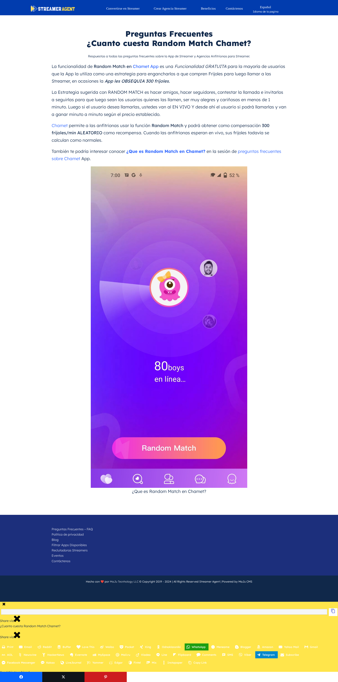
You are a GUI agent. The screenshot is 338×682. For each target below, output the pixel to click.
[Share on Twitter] (63, 677)
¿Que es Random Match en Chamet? (165, 151)
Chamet (60, 125)
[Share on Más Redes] (317, 677)
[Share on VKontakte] (275, 677)
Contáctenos (61, 561)
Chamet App (146, 66)
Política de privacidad (68, 534)
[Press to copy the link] (333, 612)
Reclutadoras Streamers (70, 550)
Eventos (58, 556)
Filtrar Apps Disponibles (69, 545)
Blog (55, 540)
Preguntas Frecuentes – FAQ (72, 529)
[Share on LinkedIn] (148, 677)
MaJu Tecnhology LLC (124, 581)
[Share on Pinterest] (105, 677)
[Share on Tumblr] (232, 677)
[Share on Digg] (190, 677)
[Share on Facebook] (21, 677)
